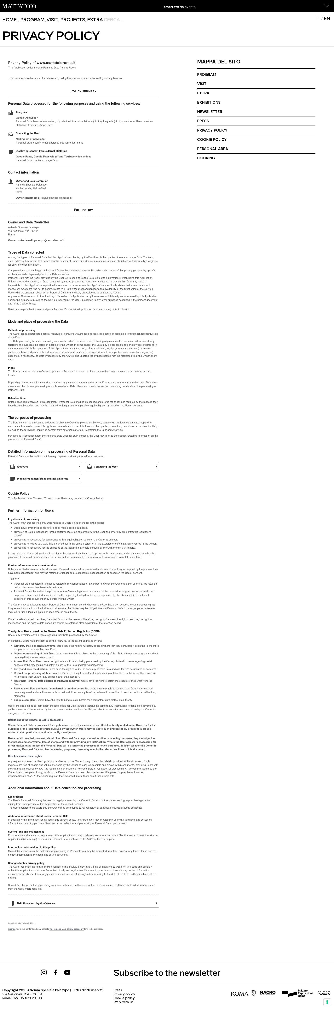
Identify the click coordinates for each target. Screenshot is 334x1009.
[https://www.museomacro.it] (267, 994)
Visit (201, 83)
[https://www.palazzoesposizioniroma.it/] (296, 994)
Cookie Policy (94, 498)
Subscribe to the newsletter (167, 972)
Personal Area (212, 148)
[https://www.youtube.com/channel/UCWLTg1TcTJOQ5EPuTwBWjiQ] (67, 972)
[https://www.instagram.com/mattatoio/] (44, 972)
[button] (327, 6)
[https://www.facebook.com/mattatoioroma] (55, 972)
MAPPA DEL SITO (218, 61)
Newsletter (209, 111)
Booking (206, 158)
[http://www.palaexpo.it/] (324, 994)
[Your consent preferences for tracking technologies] (327, 1002)
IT (318, 18)
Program (206, 74)
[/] (19, 6)
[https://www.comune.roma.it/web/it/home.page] (243, 994)
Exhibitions (209, 102)
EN (327, 18)
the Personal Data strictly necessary (66, 928)
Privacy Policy (212, 130)
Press (203, 120)
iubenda (11, 928)
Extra (203, 93)
